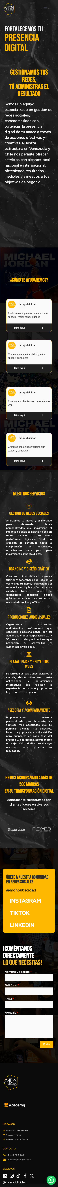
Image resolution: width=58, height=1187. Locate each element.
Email (9, 999)
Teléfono (12, 985)
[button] (45, 8)
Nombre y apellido (18, 972)
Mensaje (11, 1012)
